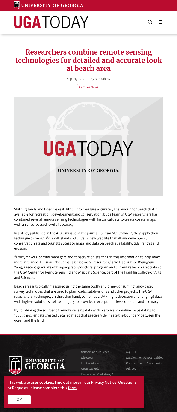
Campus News (88, 87)
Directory (87, 357)
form (72, 388)
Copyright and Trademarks (144, 363)
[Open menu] (160, 22)
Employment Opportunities (144, 357)
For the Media (90, 363)
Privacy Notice (103, 382)
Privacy (131, 368)
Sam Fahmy (102, 79)
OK (19, 400)
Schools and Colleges (95, 352)
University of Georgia (40, 365)
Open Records (90, 368)
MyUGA (131, 352)
